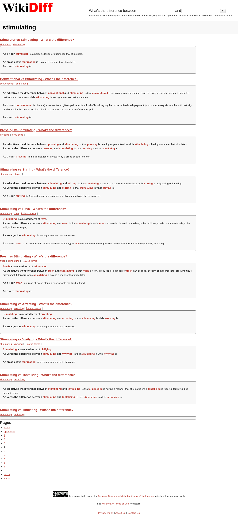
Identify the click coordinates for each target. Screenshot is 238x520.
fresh (3, 260)
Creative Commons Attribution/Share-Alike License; (126, 496)
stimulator (5, 44)
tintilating (19, 414)
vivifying (18, 343)
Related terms (28, 213)
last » (7, 478)
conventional (7, 83)
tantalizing (19, 379)
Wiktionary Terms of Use (115, 503)
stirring (17, 174)
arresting (19, 308)
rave (16, 213)
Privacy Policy (105, 512)
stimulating (19, 44)
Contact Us (134, 512)
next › (7, 474)
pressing (4, 134)
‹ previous (9, 431)
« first (7, 427)
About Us (120, 512)
